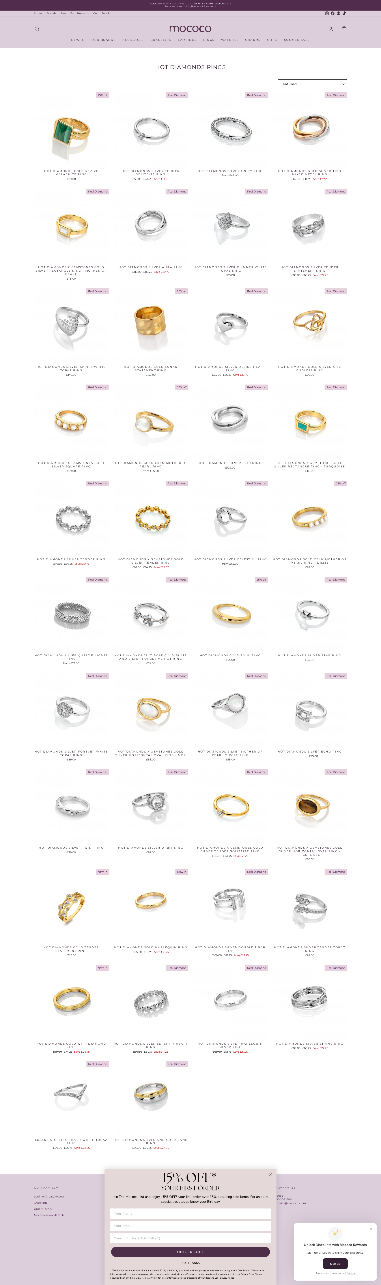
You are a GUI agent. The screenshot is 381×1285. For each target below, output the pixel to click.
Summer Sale (297, 39)
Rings (209, 39)
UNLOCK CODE (190, 1252)
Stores (38, 13)
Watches (230, 39)
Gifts (272, 39)
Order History (43, 1208)
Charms (252, 39)
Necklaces (133, 39)
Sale (63, 13)
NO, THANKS (190, 1263)
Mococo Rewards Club (49, 1215)
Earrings (187, 39)
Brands (51, 13)
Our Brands (104, 39)
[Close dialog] (270, 1175)
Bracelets (161, 39)
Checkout (40, 1202)
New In (78, 39)
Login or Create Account (50, 1196)
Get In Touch (101, 13)
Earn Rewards (79, 13)
